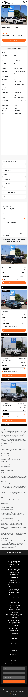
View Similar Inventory (14, 43)
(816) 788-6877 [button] (15, 617)
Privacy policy (14, 650)
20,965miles (23, 407)
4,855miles (23, 362)
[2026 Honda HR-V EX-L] (14, 347)
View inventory (14, 643)
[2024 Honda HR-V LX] (14, 392)
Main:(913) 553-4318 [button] (15, 594)
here (22, 505)
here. (12, 507)
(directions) (6, 443)
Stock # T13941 (5, 358)
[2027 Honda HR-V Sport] (14, 299)
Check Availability (8, 282)
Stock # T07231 (5, 266)
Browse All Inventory (14, 40)
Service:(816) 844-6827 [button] (15, 607)
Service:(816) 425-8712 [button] (15, 584)
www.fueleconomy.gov (5, 453)
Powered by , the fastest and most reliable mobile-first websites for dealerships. (14, 690)
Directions (14, 647)
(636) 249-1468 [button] (15, 625)
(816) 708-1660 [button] (15, 566)
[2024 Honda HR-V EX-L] (14, 254)
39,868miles (23, 269)
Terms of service (14, 654)
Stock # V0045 (5, 311)
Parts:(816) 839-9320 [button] (15, 586)
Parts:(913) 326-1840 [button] (15, 597)
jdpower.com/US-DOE (12, 547)
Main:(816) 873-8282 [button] (15, 582)
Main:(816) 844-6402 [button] (15, 605)
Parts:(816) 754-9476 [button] (15, 609)
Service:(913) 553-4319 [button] (15, 596)
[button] (24, 2)
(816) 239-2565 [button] (15, 633)
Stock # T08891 (5, 403)
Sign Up (14, 681)
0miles (24, 314)
